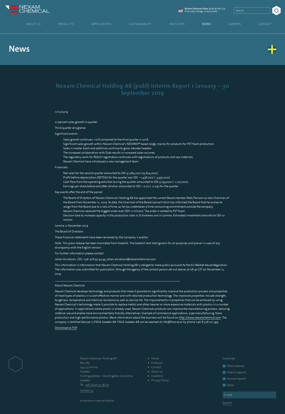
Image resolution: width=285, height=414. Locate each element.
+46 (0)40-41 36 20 (97, 384)
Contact (265, 24)
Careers (234, 24)
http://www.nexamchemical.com (200, 317)
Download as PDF (66, 328)
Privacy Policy (160, 380)
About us (33, 24)
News (206, 24)
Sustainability (140, 24)
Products (66, 24)
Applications (102, 24)
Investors (177, 24)
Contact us (86, 390)
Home (155, 358)
